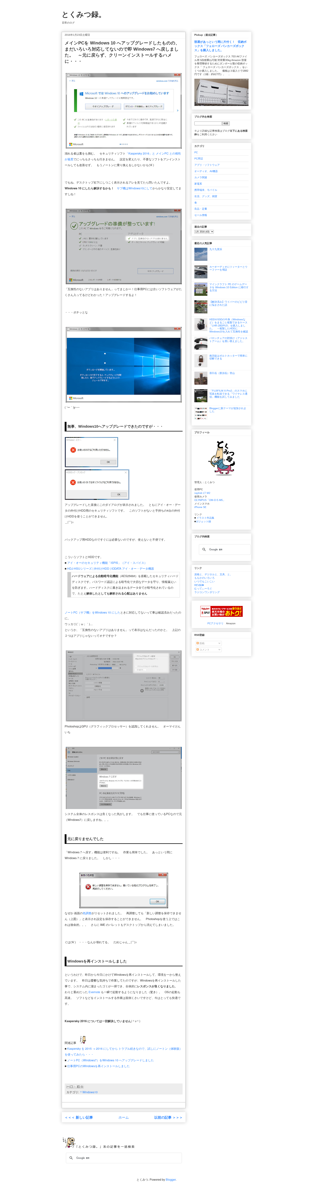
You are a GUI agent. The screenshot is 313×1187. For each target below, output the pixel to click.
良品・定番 (200, 208)
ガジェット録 (203, 521)
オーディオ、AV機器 (206, 171)
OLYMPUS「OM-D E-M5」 (209, 500)
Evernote (94, 992)
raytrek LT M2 (202, 492)
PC (196, 152)
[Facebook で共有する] (78, 1087)
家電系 (198, 183)
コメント (204, 649)
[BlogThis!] (71, 1087)
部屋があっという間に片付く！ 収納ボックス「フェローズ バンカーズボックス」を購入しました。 (220, 46)
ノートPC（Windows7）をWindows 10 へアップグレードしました (110, 1060)
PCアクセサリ (215, 623)
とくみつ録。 (84, 14)
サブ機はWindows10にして (134, 188)
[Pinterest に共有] (82, 1087)
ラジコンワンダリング (207, 592)
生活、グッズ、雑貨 (205, 196)
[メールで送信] (68, 1087)
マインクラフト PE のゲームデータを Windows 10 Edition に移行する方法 (229, 287)
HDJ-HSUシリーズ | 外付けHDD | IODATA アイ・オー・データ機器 (110, 568)
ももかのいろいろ (204, 577)
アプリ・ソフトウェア (207, 164)
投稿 (202, 643)
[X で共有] (75, 1087)
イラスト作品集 (205, 517)
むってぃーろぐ (203, 588)
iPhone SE (200, 507)
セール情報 (200, 215)
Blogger (171, 1179)
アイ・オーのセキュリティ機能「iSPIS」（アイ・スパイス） (107, 563)
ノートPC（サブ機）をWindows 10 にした (92, 612)
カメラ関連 (200, 177)
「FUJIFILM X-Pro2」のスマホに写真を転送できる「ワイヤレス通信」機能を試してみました (228, 393)
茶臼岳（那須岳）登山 (222, 373)
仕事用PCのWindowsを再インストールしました (98, 1066)
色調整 (87, 913)
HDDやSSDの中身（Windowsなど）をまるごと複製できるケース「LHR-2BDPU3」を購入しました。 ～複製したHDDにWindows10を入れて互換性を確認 (228, 325)
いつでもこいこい (204, 581)
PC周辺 (198, 158)
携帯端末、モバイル (205, 189)
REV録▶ (199, 585)
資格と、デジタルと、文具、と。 (213, 574)
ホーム (123, 1117)
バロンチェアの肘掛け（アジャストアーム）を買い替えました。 (228, 340)
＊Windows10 (89, 1092)
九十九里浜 (215, 249)
